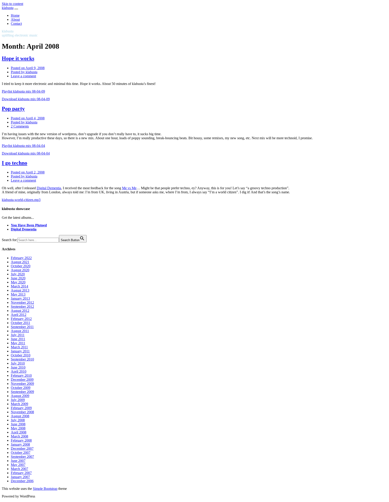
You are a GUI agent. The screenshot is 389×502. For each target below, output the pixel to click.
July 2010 (18, 363)
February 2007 (21, 473)
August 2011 (20, 331)
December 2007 (22, 448)
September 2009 (22, 392)
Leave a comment (23, 76)
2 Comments (20, 126)
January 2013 (20, 298)
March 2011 (19, 347)
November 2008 (22, 412)
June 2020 (18, 278)
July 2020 (18, 274)
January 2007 (20, 477)
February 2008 (21, 440)
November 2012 (22, 302)
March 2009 (19, 404)
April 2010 (18, 371)
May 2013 (18, 294)
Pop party (13, 109)
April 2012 (18, 315)
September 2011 (22, 327)
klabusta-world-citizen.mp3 (21, 200)
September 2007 (22, 457)
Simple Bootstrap (45, 489)
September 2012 (22, 306)
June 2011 (18, 339)
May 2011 (18, 343)
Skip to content (12, 4)
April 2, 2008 (28, 172)
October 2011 (20, 323)
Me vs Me (129, 188)
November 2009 (22, 384)
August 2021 (20, 262)
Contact (16, 23)
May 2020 (18, 282)
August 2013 (20, 290)
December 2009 (22, 379)
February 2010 (21, 375)
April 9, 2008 (28, 68)
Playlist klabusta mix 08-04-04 (23, 146)
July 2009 (18, 400)
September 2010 (22, 359)
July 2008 (18, 420)
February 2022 (21, 258)
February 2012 (21, 319)
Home (15, 15)
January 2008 (20, 444)
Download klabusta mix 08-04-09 (26, 99)
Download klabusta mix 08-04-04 (26, 153)
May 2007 (18, 465)
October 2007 (20, 452)
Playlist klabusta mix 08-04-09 (23, 91)
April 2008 (18, 432)
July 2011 (18, 335)
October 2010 (20, 355)
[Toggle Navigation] (16, 9)
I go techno (14, 163)
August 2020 (20, 270)
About (15, 19)
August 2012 (20, 311)
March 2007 (19, 469)
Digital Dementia (49, 188)
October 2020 (20, 266)
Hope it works (18, 58)
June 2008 (18, 424)
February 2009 (21, 408)
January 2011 (20, 351)
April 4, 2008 (28, 118)
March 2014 (19, 286)
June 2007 (18, 461)
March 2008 (19, 436)
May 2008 (18, 428)
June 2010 (18, 367)
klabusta (8, 8)
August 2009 (20, 396)
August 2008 (20, 416)
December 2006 (22, 481)
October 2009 (20, 388)
